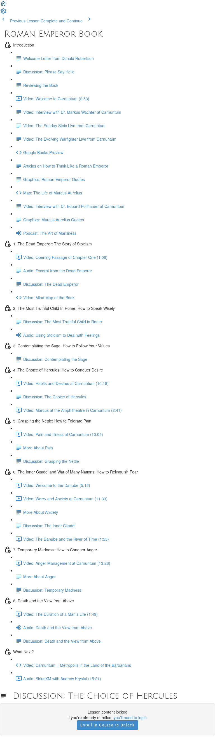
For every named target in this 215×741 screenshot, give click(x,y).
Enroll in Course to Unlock (107, 725)
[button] (3, 5)
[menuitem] (3, 13)
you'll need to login (130, 717)
